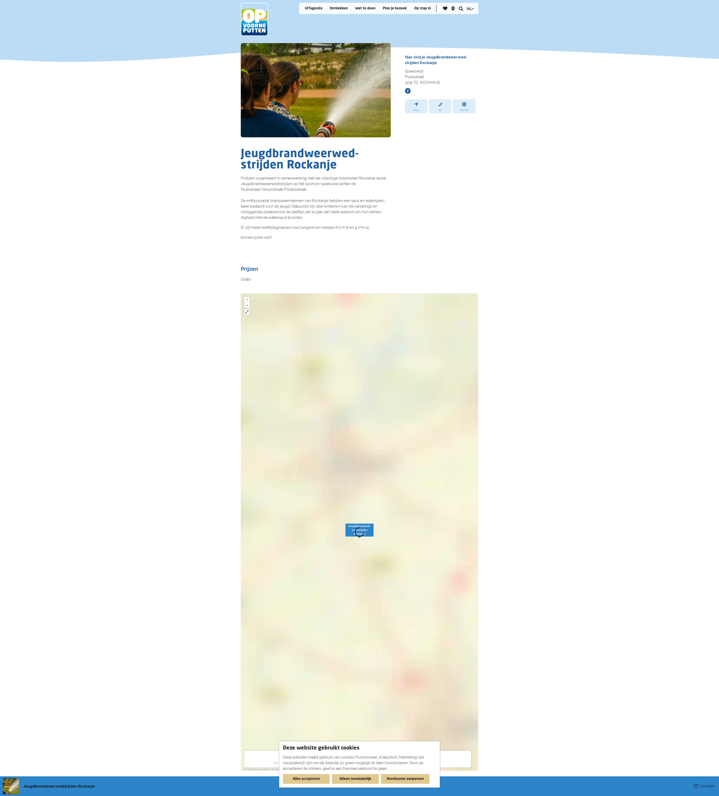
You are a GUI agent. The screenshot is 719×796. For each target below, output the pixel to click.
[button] (247, 299)
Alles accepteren (306, 779)
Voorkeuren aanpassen (405, 779)
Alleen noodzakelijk (355, 779)
